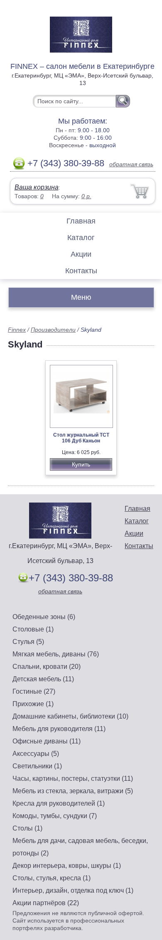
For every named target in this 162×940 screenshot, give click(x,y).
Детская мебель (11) (43, 679)
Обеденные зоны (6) (43, 616)
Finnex (17, 329)
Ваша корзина (37, 187)
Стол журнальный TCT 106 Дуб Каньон (81, 438)
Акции (81, 254)
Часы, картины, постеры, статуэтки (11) (72, 778)
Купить (81, 464)
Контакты (81, 271)
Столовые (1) (33, 629)
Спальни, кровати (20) (46, 666)
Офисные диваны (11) (46, 741)
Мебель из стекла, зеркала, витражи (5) (72, 790)
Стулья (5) (28, 641)
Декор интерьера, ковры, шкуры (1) (66, 865)
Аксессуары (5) (35, 753)
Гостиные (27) (33, 691)
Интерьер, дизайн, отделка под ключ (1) (72, 890)
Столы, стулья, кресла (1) (51, 878)
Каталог (81, 237)
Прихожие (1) (33, 703)
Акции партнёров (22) (45, 902)
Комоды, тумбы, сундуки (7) (54, 815)
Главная (81, 221)
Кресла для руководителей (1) (58, 803)
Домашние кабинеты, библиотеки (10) (70, 716)
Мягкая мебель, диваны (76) (55, 654)
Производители (53, 329)
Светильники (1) (37, 766)
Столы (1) (27, 828)
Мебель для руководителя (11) (59, 728)
